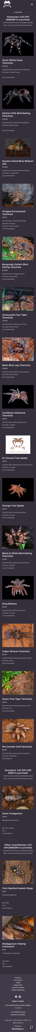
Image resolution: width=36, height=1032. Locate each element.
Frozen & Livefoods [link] (18, 987)
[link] (7, 4)
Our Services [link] (18, 980)
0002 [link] (23, 1015)
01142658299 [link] (15, 1012)
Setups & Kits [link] (18, 985)
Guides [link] (18, 982)
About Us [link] (18, 978)
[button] (32, 4)
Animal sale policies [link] (18, 990)
